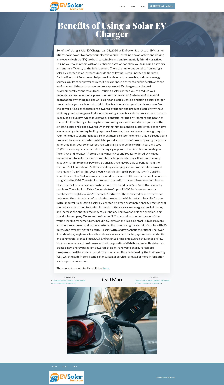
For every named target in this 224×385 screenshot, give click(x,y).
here (106, 268)
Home (122, 6)
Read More (112, 279)
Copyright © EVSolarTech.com (165, 377)
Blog (133, 6)
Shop (143, 6)
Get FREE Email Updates (161, 6)
